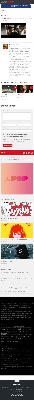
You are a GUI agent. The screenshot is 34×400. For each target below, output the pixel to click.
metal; (22, 334)
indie (22, 331)
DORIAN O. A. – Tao (13, 284)
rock (19, 338)
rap (8, 339)
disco (13, 329)
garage (3, 332)
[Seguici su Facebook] (24, 153)
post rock (20, 336)
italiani (4, 333)
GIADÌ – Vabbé (21, 95)
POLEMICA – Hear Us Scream (9, 218)
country (30, 327)
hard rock (12, 332)
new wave (28, 334)
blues (9, 327)
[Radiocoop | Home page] (9, 2)
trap (17, 341)
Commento (6, 111)
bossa (12, 327)
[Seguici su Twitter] (29, 153)
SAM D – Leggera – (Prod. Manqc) (18, 288)
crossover (4, 329)
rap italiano (11, 339)
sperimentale (5, 341)
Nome (5, 122)
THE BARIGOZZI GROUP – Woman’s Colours (14, 239)
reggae (15, 339)
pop (15, 336)
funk (27, 329)
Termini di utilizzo (16, 141)
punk (3, 339)
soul (29, 339)
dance (9, 329)
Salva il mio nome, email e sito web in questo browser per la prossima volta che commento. (15, 135)
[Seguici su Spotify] (32, 153)
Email (19, 122)
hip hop (18, 332)
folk (24, 329)
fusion (30, 329)
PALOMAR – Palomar (7, 261)
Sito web (5, 128)
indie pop (27, 332)
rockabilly (24, 339)
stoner (11, 341)
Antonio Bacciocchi (7, 18)
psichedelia (28, 337)
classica (26, 327)
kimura (12, 334)
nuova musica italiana (7, 336)
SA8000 (4, 305)
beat (6, 327)
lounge (18, 334)
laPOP (15, 334)
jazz (9, 334)
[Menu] (32, 2)
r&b (6, 339)
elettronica (18, 329)
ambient (3, 327)
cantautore (19, 327)
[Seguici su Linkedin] (26, 153)
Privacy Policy (6, 141)
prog (23, 336)
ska (26, 339)
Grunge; (7, 332)
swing (14, 341)
